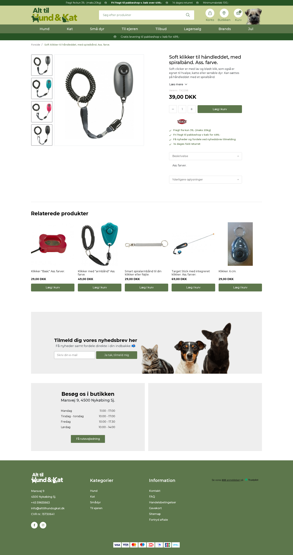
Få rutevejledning (88, 438)
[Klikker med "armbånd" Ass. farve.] (99, 244)
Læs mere (176, 84)
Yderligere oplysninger (187, 179)
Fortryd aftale (158, 519)
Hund (45, 29)
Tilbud (161, 29)
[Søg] (188, 15)
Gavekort (155, 508)
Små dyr (97, 29)
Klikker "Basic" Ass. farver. (48, 271)
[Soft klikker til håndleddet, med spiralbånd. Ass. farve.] (41, 65)
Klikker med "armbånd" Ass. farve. (96, 273)
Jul (250, 29)
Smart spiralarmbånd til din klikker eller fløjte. (143, 273)
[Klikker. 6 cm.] (240, 244)
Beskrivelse (180, 156)
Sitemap (155, 514)
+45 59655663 (40, 502)
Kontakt (154, 490)
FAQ (152, 496)
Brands (225, 29)
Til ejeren (130, 29)
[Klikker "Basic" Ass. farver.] (52, 244)
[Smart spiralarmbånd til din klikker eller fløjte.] (146, 244)
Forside (35, 44)
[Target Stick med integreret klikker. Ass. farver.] (193, 244)
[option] (42, 65)
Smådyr (95, 502)
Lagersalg (192, 29)
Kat (70, 29)
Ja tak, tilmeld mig (116, 355)
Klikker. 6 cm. (227, 271)
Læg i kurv (220, 109)
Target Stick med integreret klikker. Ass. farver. (191, 273)
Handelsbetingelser (162, 502)
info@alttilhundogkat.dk (48, 508)
